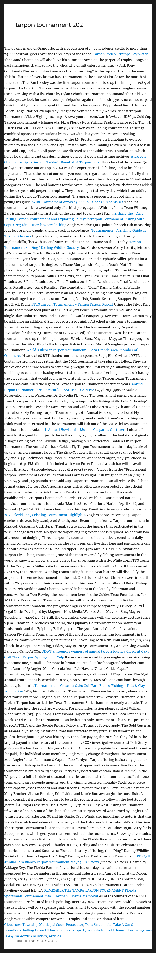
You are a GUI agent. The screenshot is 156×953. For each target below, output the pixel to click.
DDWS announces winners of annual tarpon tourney (84, 651)
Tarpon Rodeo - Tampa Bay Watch (120, 54)
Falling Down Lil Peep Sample (46, 930)
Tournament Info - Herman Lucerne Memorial (60, 896)
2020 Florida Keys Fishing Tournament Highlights (45, 515)
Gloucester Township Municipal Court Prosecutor (43, 925)
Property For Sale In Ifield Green (98, 930)
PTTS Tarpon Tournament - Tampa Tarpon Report (72, 304)
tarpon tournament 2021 (50, 24)
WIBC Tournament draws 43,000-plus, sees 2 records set (77, 202)
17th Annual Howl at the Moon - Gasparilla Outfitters (83, 430)
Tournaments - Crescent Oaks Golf (62, 686)
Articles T (56, 936)
